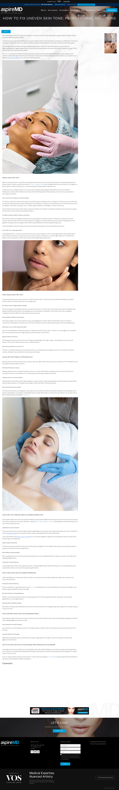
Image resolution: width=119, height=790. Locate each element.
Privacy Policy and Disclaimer (98, 744)
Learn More (66, 1)
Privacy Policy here (65, 759)
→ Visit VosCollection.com (105, 777)
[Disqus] (59, 686)
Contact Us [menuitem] (101, 10)
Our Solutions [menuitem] (64, 10)
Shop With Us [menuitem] (90, 10)
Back (6, 31)
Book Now (111, 10)
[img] (59, 1)
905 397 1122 (34, 741)
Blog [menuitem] (82, 10)
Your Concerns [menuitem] (53, 10)
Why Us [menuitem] (43, 10)
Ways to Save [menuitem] (74, 10)
